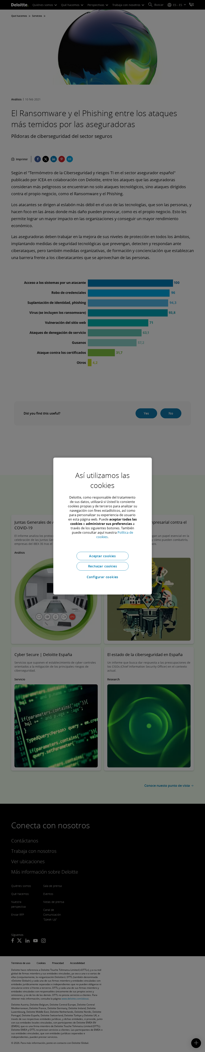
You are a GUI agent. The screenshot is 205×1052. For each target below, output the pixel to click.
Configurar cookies (102, 577)
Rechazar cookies (102, 566)
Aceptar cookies (102, 556)
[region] (102, 525)
